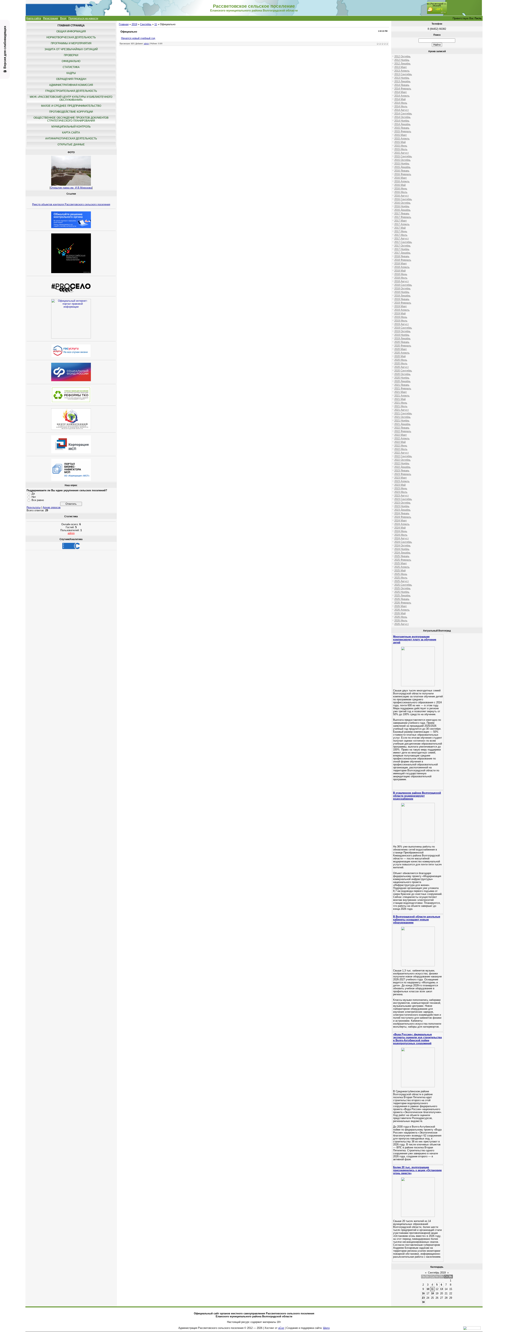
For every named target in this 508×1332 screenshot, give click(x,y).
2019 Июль (400, 320)
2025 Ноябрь (401, 591)
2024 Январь (401, 513)
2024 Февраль (402, 516)
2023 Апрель (402, 481)
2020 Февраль (402, 345)
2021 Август (401, 409)
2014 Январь (401, 84)
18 (432, 1293)
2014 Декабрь (402, 124)
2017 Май (400, 227)
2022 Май (400, 441)
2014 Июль (400, 106)
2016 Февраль (402, 174)
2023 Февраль (402, 474)
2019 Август (401, 324)
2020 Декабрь (402, 381)
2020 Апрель (402, 352)
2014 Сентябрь (403, 113)
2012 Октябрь (402, 56)
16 (423, 1293)
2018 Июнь (400, 274)
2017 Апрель (402, 224)
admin (71, 533)
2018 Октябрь (402, 288)
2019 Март (400, 306)
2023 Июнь (400, 488)
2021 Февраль (402, 388)
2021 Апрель (402, 395)
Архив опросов (52, 507)
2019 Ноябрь (401, 334)
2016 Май (400, 184)
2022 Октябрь (402, 459)
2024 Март (400, 520)
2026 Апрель (402, 609)
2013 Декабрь (402, 81)
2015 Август (401, 152)
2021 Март (400, 392)
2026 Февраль (402, 602)
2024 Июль (400, 534)
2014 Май (400, 99)
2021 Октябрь (402, 417)
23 (423, 1297)
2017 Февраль (402, 217)
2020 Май (400, 356)
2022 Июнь (400, 445)
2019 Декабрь (402, 338)
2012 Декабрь (402, 63)
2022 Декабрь (402, 466)
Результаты (33, 507)
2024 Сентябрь (403, 541)
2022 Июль (400, 449)
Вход (63, 18)
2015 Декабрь (402, 167)
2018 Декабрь (402, 295)
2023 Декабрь (402, 509)
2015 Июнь (400, 145)
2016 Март (400, 177)
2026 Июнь (400, 616)
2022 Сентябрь (403, 456)
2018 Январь (401, 256)
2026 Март (400, 606)
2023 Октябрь (402, 502)
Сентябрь (145, 24)
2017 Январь (401, 213)
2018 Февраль (402, 259)
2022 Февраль (402, 431)
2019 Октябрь (402, 331)
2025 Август (401, 581)
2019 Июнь (400, 317)
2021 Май (400, 399)
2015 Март (400, 134)
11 (155, 24)
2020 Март (400, 349)
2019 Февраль (402, 302)
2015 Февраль (402, 131)
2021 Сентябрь (403, 413)
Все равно (38, 500)
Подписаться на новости (83, 18)
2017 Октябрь (402, 245)
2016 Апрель (402, 181)
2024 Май (400, 527)
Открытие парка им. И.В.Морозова (71, 187)
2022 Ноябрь (401, 463)
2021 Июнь (400, 402)
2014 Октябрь (402, 117)
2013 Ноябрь (401, 77)
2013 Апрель (402, 70)
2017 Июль (400, 234)
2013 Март (400, 67)
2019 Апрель (402, 309)
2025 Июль (400, 577)
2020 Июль (400, 363)
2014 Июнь (400, 102)
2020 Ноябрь (401, 377)
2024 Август (401, 538)
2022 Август (401, 452)
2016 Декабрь (402, 209)
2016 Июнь (400, 188)
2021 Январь (401, 384)
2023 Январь (401, 470)
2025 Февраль (402, 559)
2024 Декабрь (402, 552)
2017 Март (400, 220)
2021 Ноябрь (401, 420)
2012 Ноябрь (401, 60)
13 (441, 1289)
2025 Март (400, 563)
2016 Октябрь (402, 202)
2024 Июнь (400, 531)
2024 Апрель (402, 524)
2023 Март (400, 477)
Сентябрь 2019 (437, 1272)
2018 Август (401, 281)
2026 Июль (400, 620)
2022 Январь (401, 427)
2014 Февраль (402, 88)
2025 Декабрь (402, 595)
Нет (34, 496)
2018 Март (400, 263)
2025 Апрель (402, 566)
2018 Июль (400, 277)
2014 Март (400, 92)
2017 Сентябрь (403, 242)
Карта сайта (33, 18)
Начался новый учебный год (138, 38)
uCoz (281, 1327)
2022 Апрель (402, 438)
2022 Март (400, 434)
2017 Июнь (400, 231)
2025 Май (400, 570)
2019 (134, 24)
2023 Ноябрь (401, 506)
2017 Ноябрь (401, 249)
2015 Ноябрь (401, 163)
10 (427, 1289)
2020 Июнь (400, 359)
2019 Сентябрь (403, 327)
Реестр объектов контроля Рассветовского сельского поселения (71, 204)
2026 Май (400, 613)
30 (423, 1302)
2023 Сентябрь (403, 499)
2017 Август (401, 238)
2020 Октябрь (402, 374)
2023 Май (400, 484)
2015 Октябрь (402, 159)
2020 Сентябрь (403, 370)
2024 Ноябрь (401, 549)
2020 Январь (401, 342)
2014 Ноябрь (401, 120)
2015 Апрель (402, 138)
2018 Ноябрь (401, 292)
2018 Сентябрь (403, 284)
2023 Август (401, 495)
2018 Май (400, 270)
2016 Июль (400, 192)
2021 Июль (400, 406)
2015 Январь (401, 127)
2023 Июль (400, 491)
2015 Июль (400, 149)
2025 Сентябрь (403, 584)
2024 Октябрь (402, 545)
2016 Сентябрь (403, 199)
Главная (124, 24)
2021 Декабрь (402, 424)
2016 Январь (401, 170)
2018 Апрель (402, 267)
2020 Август (401, 367)
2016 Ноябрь (401, 206)
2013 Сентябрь (403, 74)
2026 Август (401, 624)
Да (33, 493)
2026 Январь (401, 599)
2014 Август (401, 109)
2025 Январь (401, 556)
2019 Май (400, 313)
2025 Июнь (400, 574)
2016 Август (401, 195)
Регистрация (50, 18)
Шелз (326, 1327)
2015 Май (400, 142)
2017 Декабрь (402, 252)
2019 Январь (401, 299)
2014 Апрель (402, 95)
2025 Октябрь (402, 588)
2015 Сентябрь (403, 156)
